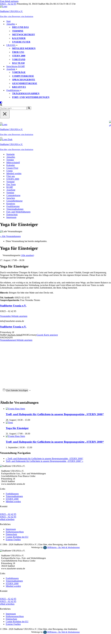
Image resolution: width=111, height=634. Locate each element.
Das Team (18, 63)
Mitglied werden (24, 48)
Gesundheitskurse (24, 83)
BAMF (9, 187)
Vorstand (18, 59)
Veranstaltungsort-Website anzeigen (16, 340)
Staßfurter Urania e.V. (13, 305)
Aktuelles (10, 157)
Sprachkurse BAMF (15, 66)
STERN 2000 (18, 55)
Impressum (11, 217)
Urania (9, 170)
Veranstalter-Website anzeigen (13, 316)
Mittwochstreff (23, 34)
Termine (17, 31)
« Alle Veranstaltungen (10, 236)
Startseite (10, 154)
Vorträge (19, 72)
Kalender (19, 38)
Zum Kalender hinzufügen (17, 390)
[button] (16, 24)
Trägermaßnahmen (25, 93)
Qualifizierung (13, 206)
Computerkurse (23, 76)
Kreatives (19, 87)
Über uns (18, 52)
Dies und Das (20, 27)
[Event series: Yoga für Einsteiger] (31, 433)
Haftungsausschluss (15, 532)
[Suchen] (1, 105)
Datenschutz (12, 214)
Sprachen (10, 198)
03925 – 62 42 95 (8, 4)
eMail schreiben (7, 519)
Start (8, 21)
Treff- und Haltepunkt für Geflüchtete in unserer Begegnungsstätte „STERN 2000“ (55, 414)
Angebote (10, 190)
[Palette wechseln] (55, 102)
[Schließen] (5, 114)
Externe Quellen (13, 539)
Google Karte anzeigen (47, 335)
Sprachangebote (23, 79)
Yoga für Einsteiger (17, 428)
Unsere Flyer (21, 42)
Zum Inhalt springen (9, 1)
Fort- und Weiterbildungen (30, 97)
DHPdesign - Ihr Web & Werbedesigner (63, 547)
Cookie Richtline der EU (17, 537)
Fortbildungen (12, 493)
